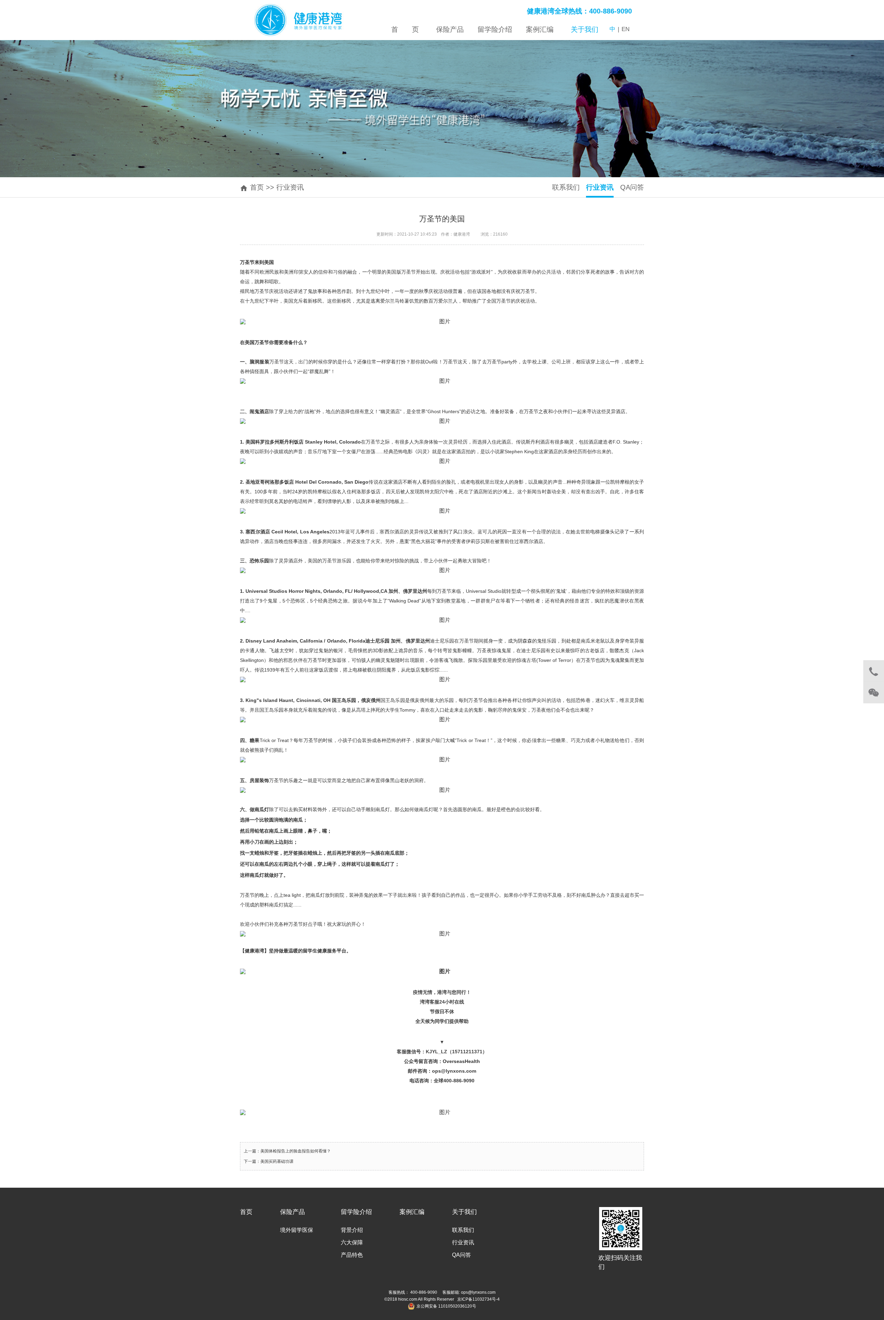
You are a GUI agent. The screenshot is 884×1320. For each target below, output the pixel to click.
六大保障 (352, 1242)
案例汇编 (412, 1211)
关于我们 (464, 1211)
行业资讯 (290, 187)
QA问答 (632, 187)
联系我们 (566, 187)
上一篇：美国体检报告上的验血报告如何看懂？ (287, 1151)
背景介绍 (352, 1230)
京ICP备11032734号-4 (478, 1299)
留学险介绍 (356, 1211)
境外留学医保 (296, 1230)
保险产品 (292, 1211)
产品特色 (352, 1255)
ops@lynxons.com (478, 1292)
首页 (257, 187)
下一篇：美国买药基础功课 (269, 1161)
